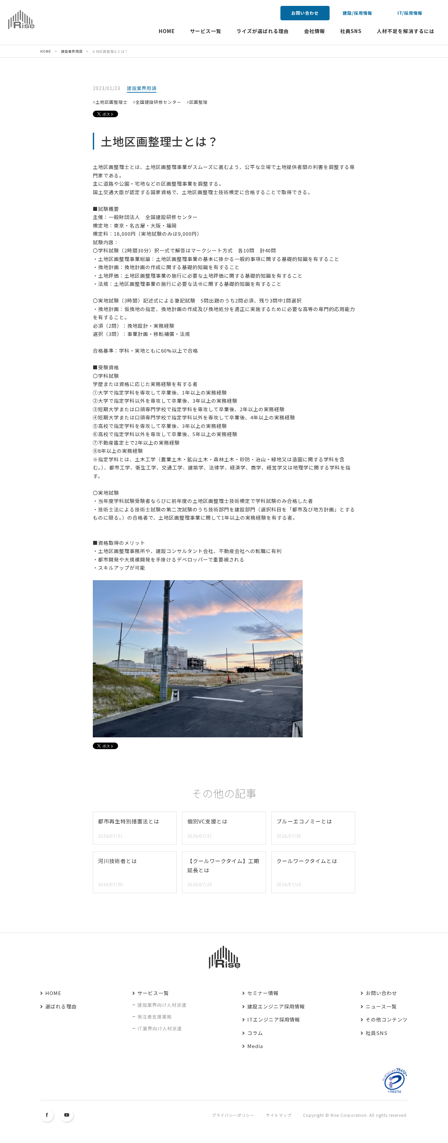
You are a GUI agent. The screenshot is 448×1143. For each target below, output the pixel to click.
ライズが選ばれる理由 (262, 31)
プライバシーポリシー (233, 1115)
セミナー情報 (263, 992)
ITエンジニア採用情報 (273, 1019)
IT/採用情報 (409, 13)
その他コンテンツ (387, 1019)
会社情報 (314, 31)
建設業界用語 (141, 88)
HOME (167, 31)
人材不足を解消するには (406, 31)
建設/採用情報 (357, 13)
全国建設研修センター (158, 102)
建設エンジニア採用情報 (276, 1006)
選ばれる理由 (61, 1006)
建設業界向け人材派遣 (162, 1005)
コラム (255, 1032)
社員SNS (351, 31)
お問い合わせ (305, 13)
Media (255, 1045)
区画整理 (198, 102)
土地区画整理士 (111, 102)
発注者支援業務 (154, 1016)
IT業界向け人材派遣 (159, 1028)
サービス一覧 (205, 31)
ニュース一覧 (381, 1006)
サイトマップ (279, 1115)
